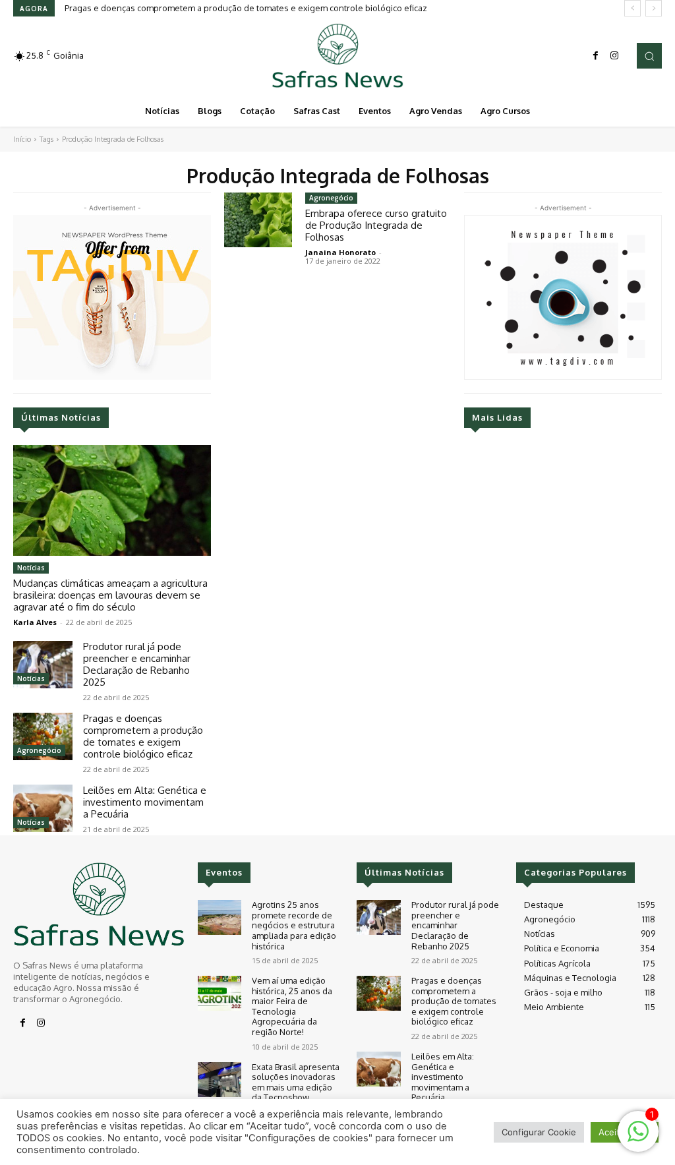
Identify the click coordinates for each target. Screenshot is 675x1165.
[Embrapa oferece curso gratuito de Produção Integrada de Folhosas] (258, 220)
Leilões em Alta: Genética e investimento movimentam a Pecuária (144, 802)
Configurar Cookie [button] (539, 1132)
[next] (653, 8)
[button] (649, 55)
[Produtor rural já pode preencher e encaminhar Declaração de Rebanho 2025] (43, 664)
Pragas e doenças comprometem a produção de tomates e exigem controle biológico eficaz (246, 8)
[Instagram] (614, 56)
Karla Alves (35, 622)
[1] (638, 1138)
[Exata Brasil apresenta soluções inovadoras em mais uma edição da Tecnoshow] (219, 1079)
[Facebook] (596, 56)
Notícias (31, 567)
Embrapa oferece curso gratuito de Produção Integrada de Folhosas (376, 225)
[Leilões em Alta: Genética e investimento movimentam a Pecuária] (43, 808)
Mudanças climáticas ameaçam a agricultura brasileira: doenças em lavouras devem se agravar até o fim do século (110, 595)
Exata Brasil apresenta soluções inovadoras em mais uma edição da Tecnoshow (295, 1082)
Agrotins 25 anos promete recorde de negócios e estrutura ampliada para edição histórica (294, 925)
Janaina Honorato (340, 252)
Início (22, 139)
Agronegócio (39, 750)
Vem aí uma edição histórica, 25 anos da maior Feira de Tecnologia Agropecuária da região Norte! (292, 1006)
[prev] (632, 8)
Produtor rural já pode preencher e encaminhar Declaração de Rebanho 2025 (137, 664)
